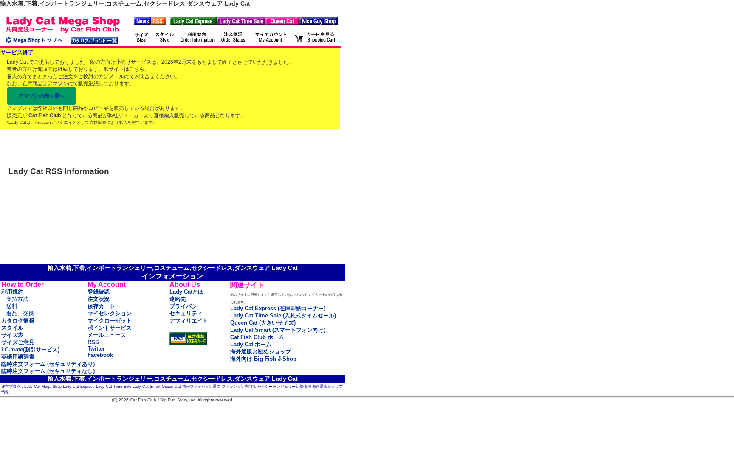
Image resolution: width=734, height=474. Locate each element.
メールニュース (107, 335)
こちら (136, 69)
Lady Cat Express (79, 386)
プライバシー (186, 306)
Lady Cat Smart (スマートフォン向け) (277, 330)
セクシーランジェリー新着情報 (284, 386)
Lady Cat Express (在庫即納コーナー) (277, 308)
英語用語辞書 (17, 356)
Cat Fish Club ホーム (257, 337)
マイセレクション (110, 313)
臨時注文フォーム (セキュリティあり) (48, 364)
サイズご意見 (17, 342)
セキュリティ (186, 313)
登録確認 (99, 292)
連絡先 (177, 299)
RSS (93, 342)
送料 (11, 306)
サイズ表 (12, 335)
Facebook (100, 355)
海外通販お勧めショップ (260, 351)
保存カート (101, 306)
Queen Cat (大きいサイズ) (263, 323)
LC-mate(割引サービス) (30, 349)
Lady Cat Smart (147, 386)
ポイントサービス (110, 328)
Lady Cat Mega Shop (43, 386)
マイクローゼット (110, 320)
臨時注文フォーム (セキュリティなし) (48, 371)
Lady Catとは (186, 292)
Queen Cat (171, 386)
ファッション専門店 (239, 386)
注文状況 (99, 299)
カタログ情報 (17, 320)
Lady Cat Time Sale (113, 386)
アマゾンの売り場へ (42, 96)
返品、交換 (20, 313)
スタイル (12, 328)
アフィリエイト (188, 320)
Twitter (96, 348)
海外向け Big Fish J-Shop (263, 359)
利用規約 (12, 292)
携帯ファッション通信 (201, 386)
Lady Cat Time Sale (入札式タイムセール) (283, 315)
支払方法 (17, 299)
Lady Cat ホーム (250, 344)
